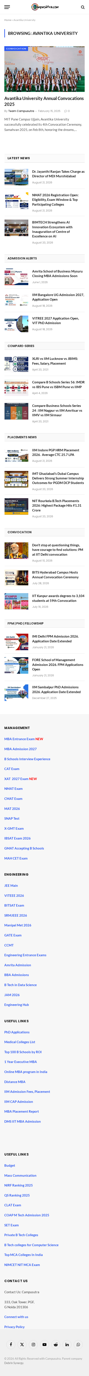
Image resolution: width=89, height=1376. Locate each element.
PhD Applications (17, 1032)
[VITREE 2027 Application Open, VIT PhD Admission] (16, 324)
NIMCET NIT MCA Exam (22, 1265)
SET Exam (11, 1225)
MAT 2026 (12, 809)
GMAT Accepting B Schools (24, 848)
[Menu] (7, 7)
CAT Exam (12, 769)
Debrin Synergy (13, 1363)
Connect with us (16, 1317)
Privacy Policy (14, 1327)
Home (7, 20)
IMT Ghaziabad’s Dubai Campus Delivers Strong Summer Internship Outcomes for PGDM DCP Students (58, 478)
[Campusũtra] (44, 7)
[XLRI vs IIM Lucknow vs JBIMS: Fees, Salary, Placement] (16, 364)
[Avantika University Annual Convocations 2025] (44, 69)
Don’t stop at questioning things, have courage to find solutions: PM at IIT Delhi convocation (57, 549)
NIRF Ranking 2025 (18, 1185)
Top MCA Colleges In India (23, 1255)
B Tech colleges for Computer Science (31, 1245)
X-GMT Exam (14, 828)
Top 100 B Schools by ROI (23, 1052)
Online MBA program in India (25, 1072)
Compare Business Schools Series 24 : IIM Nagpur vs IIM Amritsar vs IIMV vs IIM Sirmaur (57, 410)
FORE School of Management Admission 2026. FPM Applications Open (57, 664)
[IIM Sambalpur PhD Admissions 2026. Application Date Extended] (16, 692)
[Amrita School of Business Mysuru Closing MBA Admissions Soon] (16, 277)
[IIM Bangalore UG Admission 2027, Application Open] (16, 300)
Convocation (16, 48)
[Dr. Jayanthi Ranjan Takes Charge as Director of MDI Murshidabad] (16, 177)
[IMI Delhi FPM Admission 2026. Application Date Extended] (16, 642)
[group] (47, 1132)
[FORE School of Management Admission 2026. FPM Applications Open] (16, 665)
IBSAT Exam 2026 (17, 838)
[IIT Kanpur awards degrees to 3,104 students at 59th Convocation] (16, 601)
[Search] (82, 7)
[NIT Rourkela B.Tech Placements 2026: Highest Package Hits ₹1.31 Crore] (16, 506)
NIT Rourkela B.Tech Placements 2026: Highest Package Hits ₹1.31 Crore (56, 505)
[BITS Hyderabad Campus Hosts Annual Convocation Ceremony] (16, 578)
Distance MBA (14, 1082)
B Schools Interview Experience (27, 759)
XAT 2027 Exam (16, 779)
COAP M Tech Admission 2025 (26, 1215)
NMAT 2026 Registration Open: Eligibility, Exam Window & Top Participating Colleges (55, 199)
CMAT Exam (13, 799)
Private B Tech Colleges (21, 1235)
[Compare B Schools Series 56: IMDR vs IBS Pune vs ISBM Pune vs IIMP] (16, 387)
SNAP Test (12, 818)
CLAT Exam (12, 1205)
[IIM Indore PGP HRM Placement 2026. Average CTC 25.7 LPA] (16, 455)
